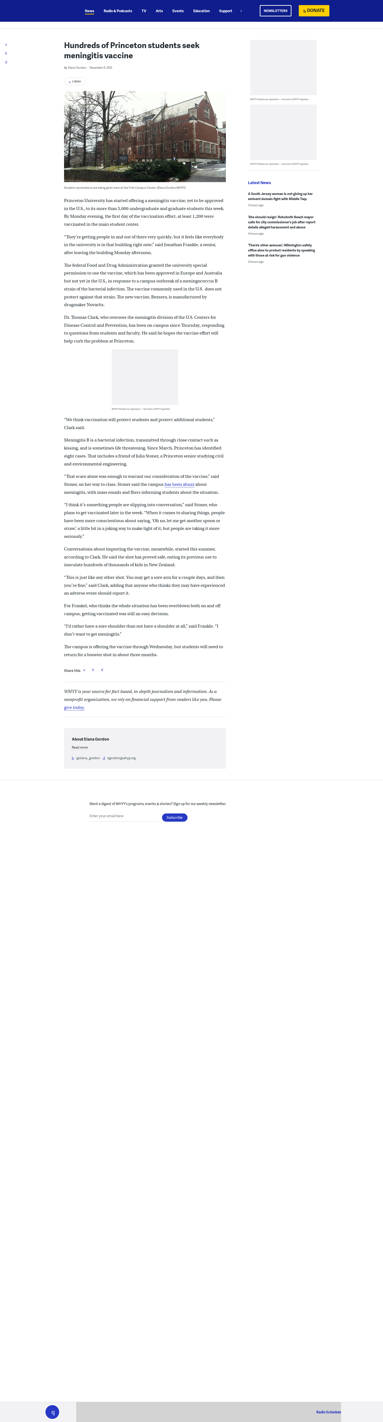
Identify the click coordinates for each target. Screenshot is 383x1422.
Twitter (93, 669)
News (89, 10)
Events (178, 10)
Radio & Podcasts (118, 10)
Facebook (84, 669)
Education (201, 10)
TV (144, 10)
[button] (52, 1412)
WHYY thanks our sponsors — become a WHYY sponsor (141, 408)
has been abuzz (179, 484)
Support (225, 10)
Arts (159, 10)
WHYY (58, 11)
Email (102, 669)
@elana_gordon (88, 757)
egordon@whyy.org (121, 757)
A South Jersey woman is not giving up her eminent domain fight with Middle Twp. (280, 196)
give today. (74, 707)
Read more (80, 747)
